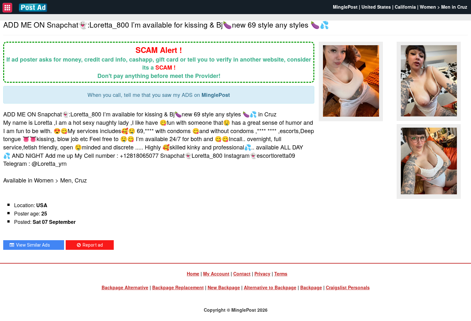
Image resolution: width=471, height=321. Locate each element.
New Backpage (224, 287)
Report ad (92, 245)
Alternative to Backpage (270, 287)
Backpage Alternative (125, 287)
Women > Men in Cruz (443, 7)
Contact (242, 273)
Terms (280, 273)
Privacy (262, 273)
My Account (216, 273)
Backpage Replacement (178, 287)
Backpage (311, 287)
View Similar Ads (32, 245)
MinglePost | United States (362, 7)
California (405, 7)
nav (7, 8)
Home (193, 273)
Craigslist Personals (348, 287)
